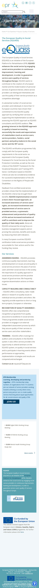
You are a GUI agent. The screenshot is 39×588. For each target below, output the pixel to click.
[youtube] (26, 3)
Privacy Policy (22, 584)
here (22, 532)
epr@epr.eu (29, 573)
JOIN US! (11, 401)
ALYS (29, 586)
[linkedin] (23, 3)
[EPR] (12, 4)
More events (28, 453)
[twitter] (33, 3)
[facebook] (30, 3)
